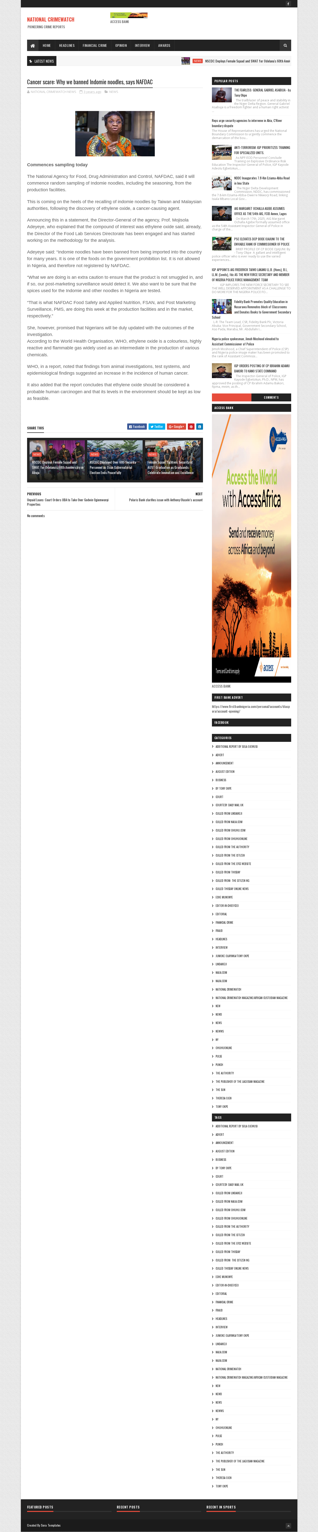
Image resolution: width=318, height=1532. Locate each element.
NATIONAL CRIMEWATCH (50, 19)
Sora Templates (51, 1525)
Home (47, 45)
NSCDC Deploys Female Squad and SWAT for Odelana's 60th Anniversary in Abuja (232, 60)
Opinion (121, 45)
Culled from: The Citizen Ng (232, 881)
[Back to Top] (288, 1526)
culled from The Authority (232, 847)
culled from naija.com (229, 822)
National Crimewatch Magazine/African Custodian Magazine (252, 998)
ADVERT (220, 755)
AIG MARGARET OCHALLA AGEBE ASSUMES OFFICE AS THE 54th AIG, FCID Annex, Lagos (260, 211)
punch (219, 1065)
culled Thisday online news (232, 889)
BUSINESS (221, 780)
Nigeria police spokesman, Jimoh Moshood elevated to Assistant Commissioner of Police (245, 341)
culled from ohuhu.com (230, 830)
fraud (219, 931)
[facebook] (288, 3)
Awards (164, 45)
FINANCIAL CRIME (224, 922)
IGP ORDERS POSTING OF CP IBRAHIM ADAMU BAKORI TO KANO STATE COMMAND (262, 368)
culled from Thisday (228, 872)
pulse (219, 1056)
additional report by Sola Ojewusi (237, 747)
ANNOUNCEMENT (225, 763)
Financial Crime (95, 45)
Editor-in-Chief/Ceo (227, 906)
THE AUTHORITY (225, 1073)
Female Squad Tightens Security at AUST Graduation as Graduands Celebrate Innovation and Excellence (171, 467)
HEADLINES (221, 939)
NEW (218, 1006)
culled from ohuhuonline (231, 839)
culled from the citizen (230, 855)
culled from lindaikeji (229, 813)
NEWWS (220, 1031)
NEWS (172, 61)
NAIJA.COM (221, 973)
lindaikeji (221, 964)
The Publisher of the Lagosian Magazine (240, 1082)
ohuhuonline (224, 1048)
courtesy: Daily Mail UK (229, 805)
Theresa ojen (224, 1098)
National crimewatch (228, 989)
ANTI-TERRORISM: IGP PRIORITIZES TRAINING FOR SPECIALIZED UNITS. (262, 150)
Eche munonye (224, 897)
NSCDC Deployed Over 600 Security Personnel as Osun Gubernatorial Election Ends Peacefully (113, 467)
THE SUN (220, 1090)
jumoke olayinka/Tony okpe (232, 956)
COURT (219, 797)
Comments (271, 397)
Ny (217, 1040)
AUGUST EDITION (225, 772)
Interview (142, 45)
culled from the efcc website (233, 864)
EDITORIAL (221, 914)
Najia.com (221, 981)
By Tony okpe (224, 788)
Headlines (67, 45)
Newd (219, 1014)
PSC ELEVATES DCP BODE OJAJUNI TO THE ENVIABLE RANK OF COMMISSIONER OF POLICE (261, 241)
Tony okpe (222, 1107)
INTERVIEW (222, 947)
